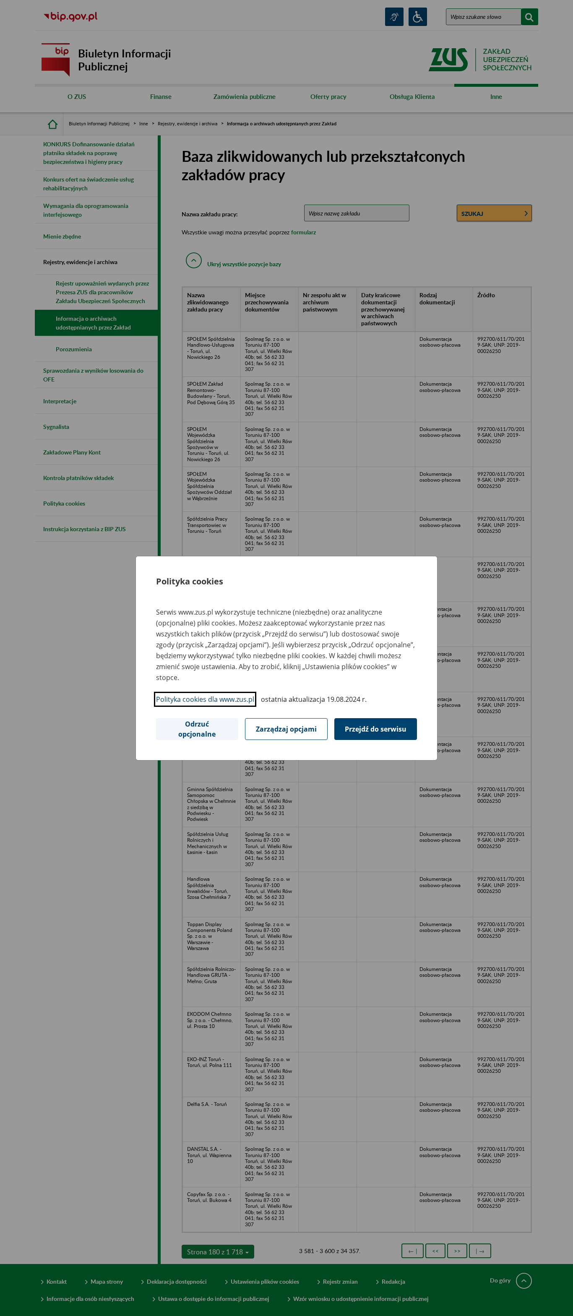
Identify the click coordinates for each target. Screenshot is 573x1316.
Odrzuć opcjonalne (197, 729)
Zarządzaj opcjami (286, 729)
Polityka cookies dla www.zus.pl (205, 699)
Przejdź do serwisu (375, 729)
